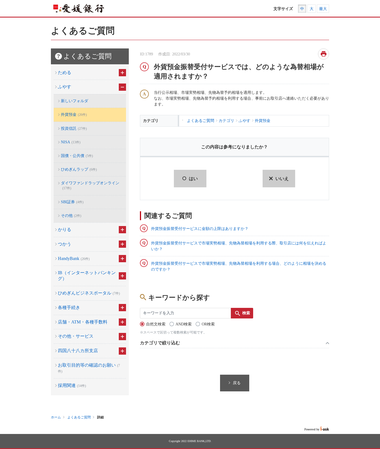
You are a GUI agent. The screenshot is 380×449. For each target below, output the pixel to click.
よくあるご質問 (79, 417)
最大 (323, 9)
